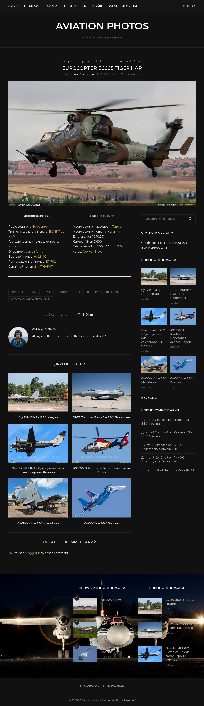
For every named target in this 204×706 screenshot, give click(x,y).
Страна (52, 5)
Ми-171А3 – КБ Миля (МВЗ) (175, 470)
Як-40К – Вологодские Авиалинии (163, 447)
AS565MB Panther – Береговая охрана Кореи (101, 470)
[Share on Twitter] (87, 314)
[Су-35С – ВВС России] (85, 654)
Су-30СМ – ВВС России (101, 523)
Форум (113, 5)
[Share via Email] (91, 314)
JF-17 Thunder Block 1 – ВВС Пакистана (101, 417)
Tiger (77, 292)
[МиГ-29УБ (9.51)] (85, 630)
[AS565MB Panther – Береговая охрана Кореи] (101, 443)
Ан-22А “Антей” (113, 600)
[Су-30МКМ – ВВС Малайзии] (38, 498)
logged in (33, 553)
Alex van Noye (84, 74)
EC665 (53, 231)
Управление (130, 5)
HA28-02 (40, 256)
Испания (14, 246)
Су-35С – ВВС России (110, 650)
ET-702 (51, 261)
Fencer (146, 470)
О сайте (97, 5)
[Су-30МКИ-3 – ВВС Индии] (38, 392)
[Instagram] (188, 6)
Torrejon (117, 226)
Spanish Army (33, 251)
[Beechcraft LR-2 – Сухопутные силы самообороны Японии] (38, 443)
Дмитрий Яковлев (154, 420)
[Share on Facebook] (83, 314)
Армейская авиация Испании (31, 298)
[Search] (194, 6)
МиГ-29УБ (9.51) (112, 624)
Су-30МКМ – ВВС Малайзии (38, 523)
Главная (14, 5)
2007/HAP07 (43, 266)
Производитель (74, 5)
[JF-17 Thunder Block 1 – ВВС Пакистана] (101, 392)
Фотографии (32, 5)
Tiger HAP (93, 292)
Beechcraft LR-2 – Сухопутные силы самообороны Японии (38, 470)
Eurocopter (40, 226)
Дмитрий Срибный (154, 432)
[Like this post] (79, 314)
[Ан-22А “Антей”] (85, 606)
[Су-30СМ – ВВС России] (101, 498)
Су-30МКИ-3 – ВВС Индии (38, 417)
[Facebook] (184, 6)
